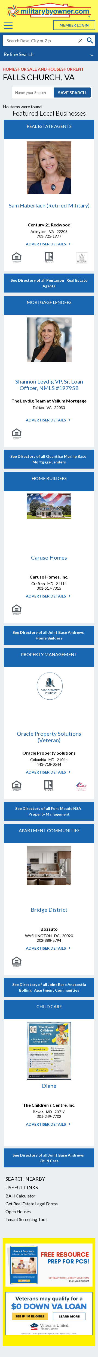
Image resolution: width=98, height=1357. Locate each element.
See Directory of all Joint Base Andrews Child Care (49, 1158)
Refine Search (18, 54)
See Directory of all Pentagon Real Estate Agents (49, 283)
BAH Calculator (20, 1195)
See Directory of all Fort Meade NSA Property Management (49, 811)
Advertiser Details (46, 244)
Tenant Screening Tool (26, 1219)
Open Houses (18, 1211)
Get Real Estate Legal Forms (31, 1203)
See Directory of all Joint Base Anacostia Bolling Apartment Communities (49, 987)
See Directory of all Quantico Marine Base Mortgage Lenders (49, 459)
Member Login (74, 25)
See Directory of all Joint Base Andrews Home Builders (49, 635)
